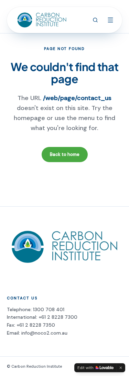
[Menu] (110, 20)
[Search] (95, 20)
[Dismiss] (121, 368)
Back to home (64, 154)
